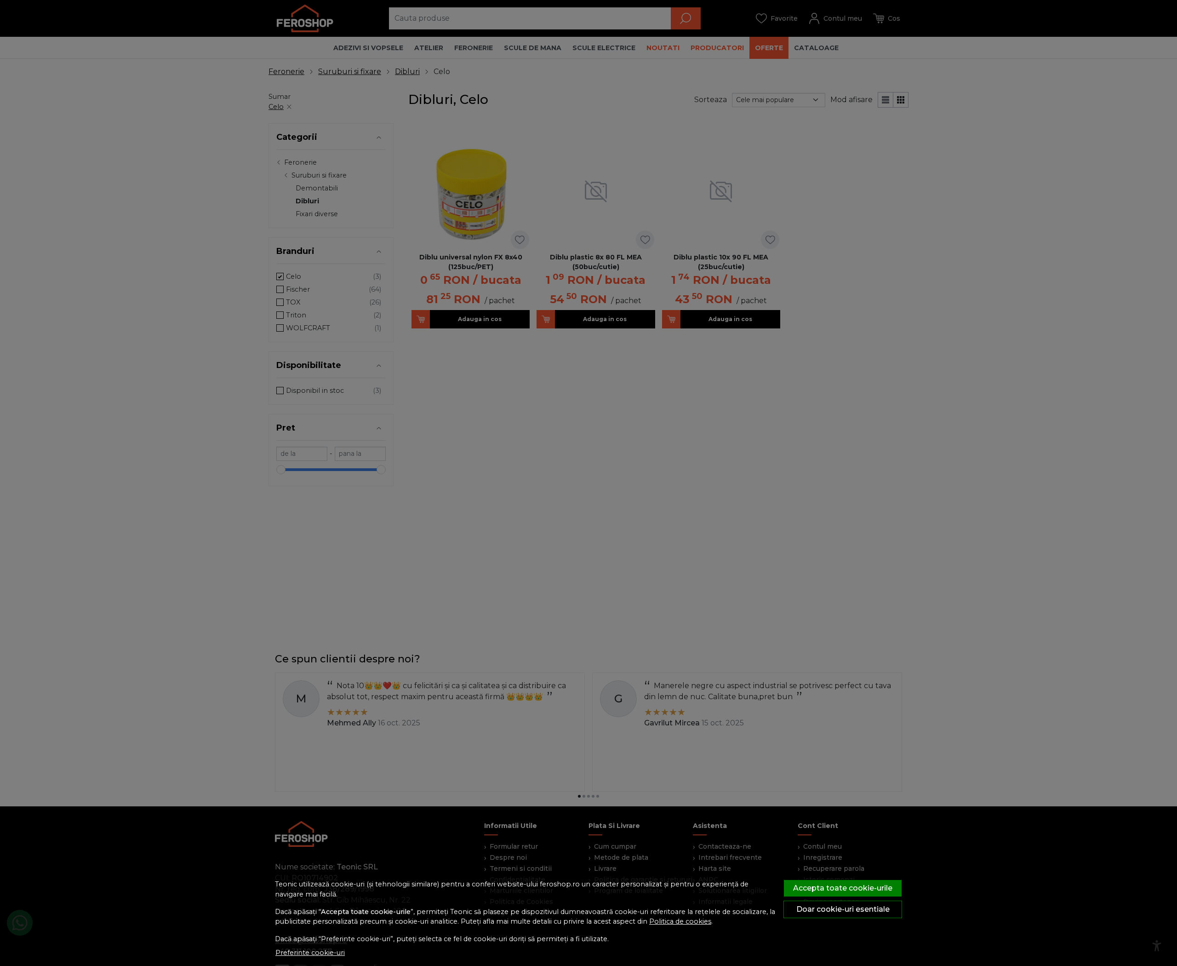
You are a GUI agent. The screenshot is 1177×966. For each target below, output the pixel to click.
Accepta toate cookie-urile (842, 888)
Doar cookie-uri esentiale (843, 909)
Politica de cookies (680, 921)
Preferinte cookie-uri (310, 953)
